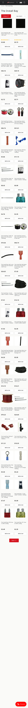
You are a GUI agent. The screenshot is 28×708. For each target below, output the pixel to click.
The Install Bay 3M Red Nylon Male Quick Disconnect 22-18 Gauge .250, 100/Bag (7, 380)
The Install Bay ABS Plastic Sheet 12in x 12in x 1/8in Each (7, 34)
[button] (3, 2)
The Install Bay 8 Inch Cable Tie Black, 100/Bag (7, 93)
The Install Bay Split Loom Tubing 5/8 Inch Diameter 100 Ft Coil (7, 266)
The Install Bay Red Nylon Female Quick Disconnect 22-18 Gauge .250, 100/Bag (7, 352)
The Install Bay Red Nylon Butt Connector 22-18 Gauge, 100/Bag (7, 151)
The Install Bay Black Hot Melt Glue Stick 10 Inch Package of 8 (20, 351)
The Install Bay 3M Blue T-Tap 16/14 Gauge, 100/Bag (20, 151)
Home (2, 6)
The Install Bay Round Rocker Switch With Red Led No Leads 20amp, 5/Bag (19, 94)
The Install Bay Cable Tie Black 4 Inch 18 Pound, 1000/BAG (7, 180)
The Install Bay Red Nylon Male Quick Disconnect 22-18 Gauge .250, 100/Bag (20, 266)
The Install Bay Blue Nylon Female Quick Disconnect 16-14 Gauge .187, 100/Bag (7, 495)
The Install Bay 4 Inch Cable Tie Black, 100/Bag (20, 179)
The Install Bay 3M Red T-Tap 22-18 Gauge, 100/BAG (7, 437)
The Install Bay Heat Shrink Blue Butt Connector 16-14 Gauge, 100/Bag (20, 65)
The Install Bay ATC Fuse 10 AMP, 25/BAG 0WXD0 (20, 322)
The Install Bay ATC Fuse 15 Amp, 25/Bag (20, 207)
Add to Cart (7, 46)
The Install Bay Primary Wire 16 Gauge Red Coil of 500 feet (7, 122)
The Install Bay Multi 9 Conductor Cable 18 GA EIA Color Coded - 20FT (6, 65)
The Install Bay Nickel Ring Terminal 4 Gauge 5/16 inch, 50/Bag (19, 122)
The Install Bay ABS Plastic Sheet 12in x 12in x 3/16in (20, 34)
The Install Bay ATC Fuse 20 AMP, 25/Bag (20, 523)
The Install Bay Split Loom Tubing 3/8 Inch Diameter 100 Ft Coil (20, 380)
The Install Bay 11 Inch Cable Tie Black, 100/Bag (20, 494)
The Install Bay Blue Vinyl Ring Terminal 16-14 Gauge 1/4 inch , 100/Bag (7, 466)
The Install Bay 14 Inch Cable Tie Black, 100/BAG (7, 293)
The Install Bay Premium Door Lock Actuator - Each (20, 437)
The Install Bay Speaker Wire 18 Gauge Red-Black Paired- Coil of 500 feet (7, 409)
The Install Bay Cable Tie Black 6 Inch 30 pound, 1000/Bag (7, 237)
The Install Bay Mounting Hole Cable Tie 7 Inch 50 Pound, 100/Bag (7, 208)
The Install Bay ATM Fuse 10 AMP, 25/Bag (7, 523)
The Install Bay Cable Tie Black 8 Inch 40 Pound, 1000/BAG (20, 409)
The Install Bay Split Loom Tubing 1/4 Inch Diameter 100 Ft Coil (20, 294)
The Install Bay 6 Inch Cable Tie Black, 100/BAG (7, 322)
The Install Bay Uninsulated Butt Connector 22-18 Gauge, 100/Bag (20, 466)
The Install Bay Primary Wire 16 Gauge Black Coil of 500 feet (20, 237)
